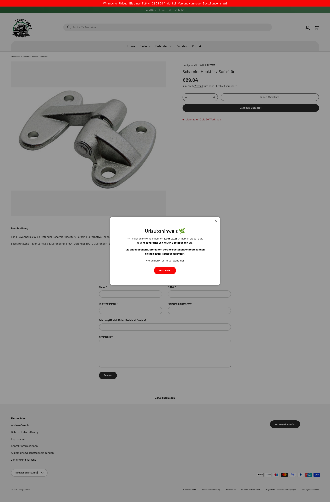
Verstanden (165, 270)
